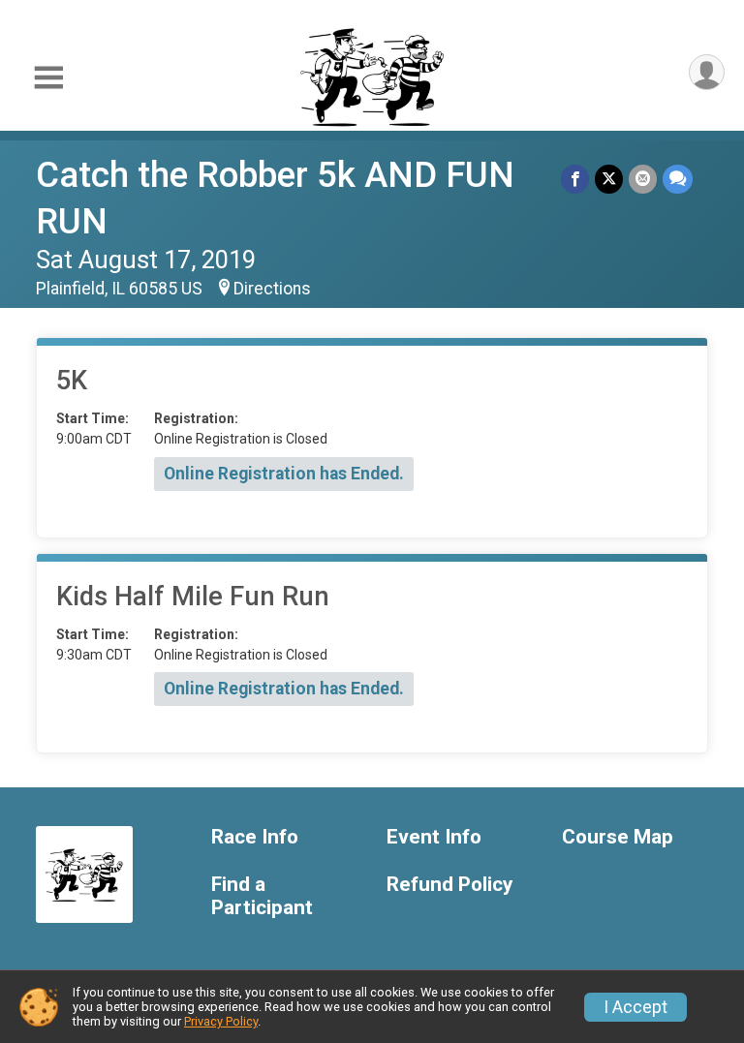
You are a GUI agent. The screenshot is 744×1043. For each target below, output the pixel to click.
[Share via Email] (643, 179)
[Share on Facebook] (575, 179)
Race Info (254, 837)
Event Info (434, 837)
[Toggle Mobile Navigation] (48, 78)
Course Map (617, 837)
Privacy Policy (221, 1021)
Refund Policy (449, 885)
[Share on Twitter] (609, 179)
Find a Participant (262, 896)
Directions (272, 288)
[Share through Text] (678, 179)
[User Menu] (707, 72)
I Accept (635, 1007)
